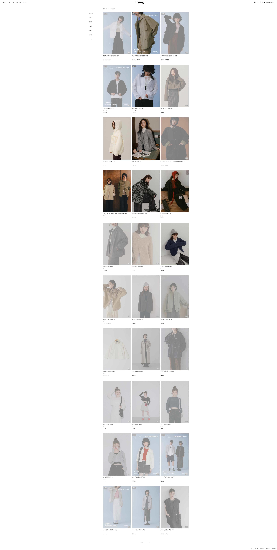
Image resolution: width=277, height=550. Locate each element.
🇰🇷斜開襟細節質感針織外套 (137, 266)
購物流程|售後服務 (270, 2)
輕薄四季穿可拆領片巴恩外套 (109, 319)
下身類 (90, 22)
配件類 (90, 35)
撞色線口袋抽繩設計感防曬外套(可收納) (111, 55)
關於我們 (268, 548)
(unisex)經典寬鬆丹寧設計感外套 (167, 371)
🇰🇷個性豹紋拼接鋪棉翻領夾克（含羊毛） (140, 213)
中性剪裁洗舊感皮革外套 (166, 213)
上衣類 (90, 17)
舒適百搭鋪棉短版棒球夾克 (166, 319)
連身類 (90, 30)
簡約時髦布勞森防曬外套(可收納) (138, 477)
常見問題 (274, 548)
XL (135, 110)
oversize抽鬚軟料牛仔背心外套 (167, 529)
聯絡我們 (262, 548)
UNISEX (90, 39)
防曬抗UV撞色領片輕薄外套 (108, 108)
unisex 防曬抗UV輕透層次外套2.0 (167, 477)
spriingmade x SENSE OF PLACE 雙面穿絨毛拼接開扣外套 (172, 161)
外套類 (90, 26)
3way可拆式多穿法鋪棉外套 (166, 108)
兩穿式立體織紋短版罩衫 (108, 424)
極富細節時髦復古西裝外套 (137, 319)
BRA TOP (91, 13)
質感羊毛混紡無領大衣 (136, 161)
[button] (255, 2)
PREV (142, 542)
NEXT (150, 542)
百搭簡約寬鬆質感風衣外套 (137, 371)
